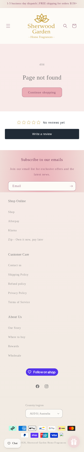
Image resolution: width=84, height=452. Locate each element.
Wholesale (14, 355)
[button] (8, 25)
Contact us (14, 265)
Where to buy (16, 337)
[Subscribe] (71, 186)
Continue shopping (42, 92)
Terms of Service (19, 302)
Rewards (13, 346)
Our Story (14, 327)
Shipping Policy (18, 274)
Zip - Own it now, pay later (25, 239)
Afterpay (13, 221)
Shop (11, 212)
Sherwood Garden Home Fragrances (46, 442)
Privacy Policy (17, 293)
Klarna (12, 230)
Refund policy (17, 283)
